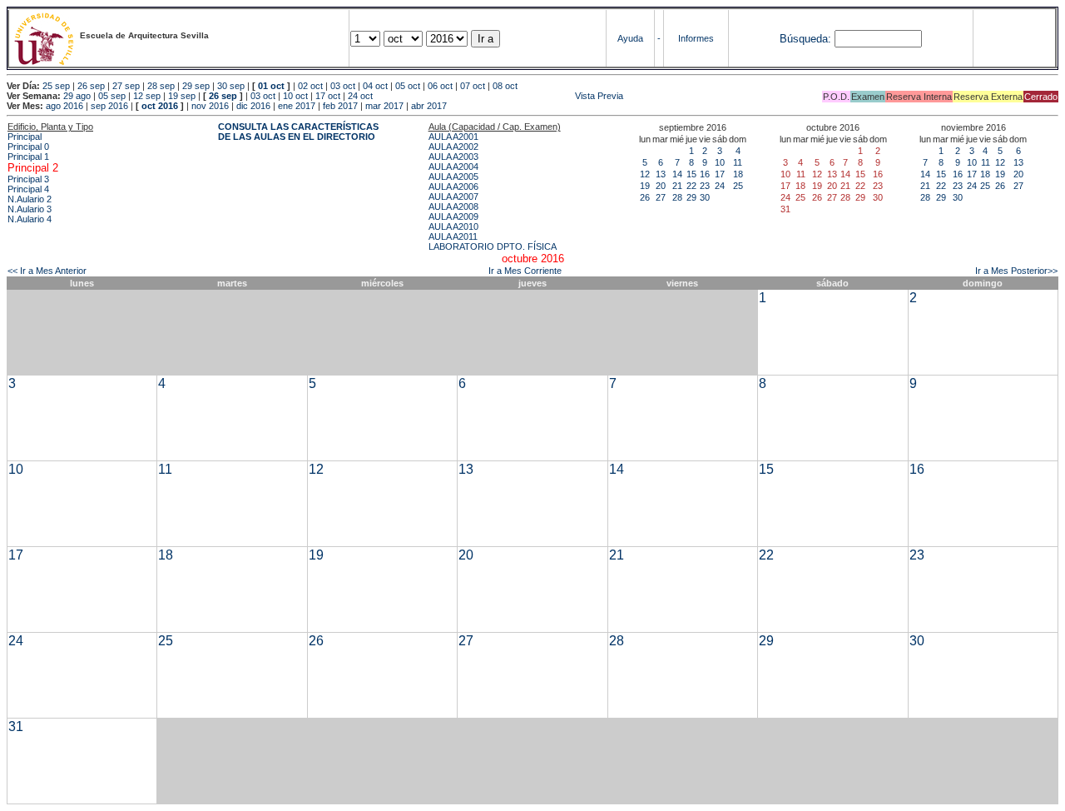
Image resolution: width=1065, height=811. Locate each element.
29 (691, 197)
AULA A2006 (453, 187)
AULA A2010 (453, 226)
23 (705, 186)
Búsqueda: (805, 38)
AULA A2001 (453, 137)
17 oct (327, 96)
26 (645, 197)
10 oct (295, 96)
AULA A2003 (453, 157)
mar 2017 (384, 106)
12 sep (147, 96)
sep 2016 (109, 106)
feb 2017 (340, 106)
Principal (24, 137)
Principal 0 (28, 147)
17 (720, 174)
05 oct (407, 86)
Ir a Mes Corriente (525, 271)
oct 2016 (159, 106)
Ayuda (630, 38)
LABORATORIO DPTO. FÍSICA (492, 246)
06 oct (440, 86)
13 (661, 174)
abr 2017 (429, 106)
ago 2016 (64, 106)
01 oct (271, 86)
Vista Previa (499, 96)
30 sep (231, 86)
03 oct (342, 86)
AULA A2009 (453, 216)
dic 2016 (253, 106)
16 (705, 174)
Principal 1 (28, 157)
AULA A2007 (453, 197)
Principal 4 (28, 189)
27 (661, 197)
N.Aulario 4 (29, 219)
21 (677, 186)
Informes (696, 38)
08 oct (505, 86)
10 (720, 162)
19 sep (182, 96)
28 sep (161, 86)
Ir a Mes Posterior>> (1016, 271)
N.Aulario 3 (29, 209)
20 (661, 186)
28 (677, 197)
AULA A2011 (453, 236)
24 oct (360, 96)
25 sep (56, 86)
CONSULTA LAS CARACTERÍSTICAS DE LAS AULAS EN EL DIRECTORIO (298, 132)
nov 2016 (210, 106)
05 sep (112, 96)
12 (645, 174)
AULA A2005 (453, 177)
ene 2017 (296, 106)
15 (691, 174)
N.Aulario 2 (29, 199)
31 (15, 726)
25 (738, 186)
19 (645, 186)
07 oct (472, 86)
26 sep (91, 86)
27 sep (126, 86)
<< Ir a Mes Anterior (47, 271)
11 (737, 162)
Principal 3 (28, 179)
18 (738, 174)
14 (677, 174)
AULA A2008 (453, 206)
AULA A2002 (453, 147)
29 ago (77, 96)
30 (705, 197)
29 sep (196, 86)
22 (691, 186)
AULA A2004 (453, 167)
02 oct (310, 86)
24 (720, 186)
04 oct (375, 86)
